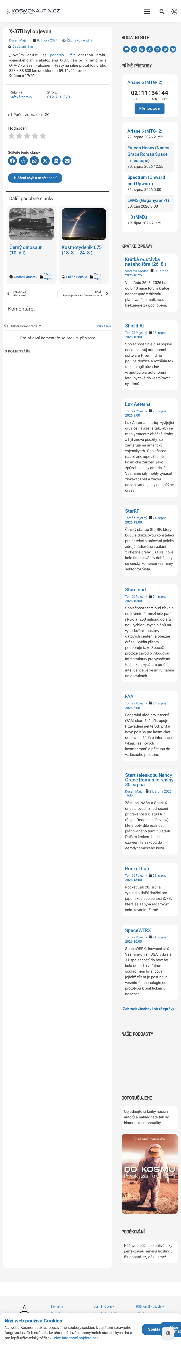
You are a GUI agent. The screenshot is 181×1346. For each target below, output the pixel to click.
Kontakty (57, 1306)
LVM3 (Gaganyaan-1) (148, 200)
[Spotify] (165, 49)
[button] (147, 11)
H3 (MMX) (137, 217)
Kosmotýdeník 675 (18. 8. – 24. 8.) (82, 250)
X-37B (65, 97)
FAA (129, 696)
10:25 (137, 275)
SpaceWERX (138, 930)
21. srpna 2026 (160, 791)
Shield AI (134, 326)
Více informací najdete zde (76, 1338)
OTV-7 (52, 97)
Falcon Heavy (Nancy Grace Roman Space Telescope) (148, 154)
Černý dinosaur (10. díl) (25, 250)
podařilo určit (62, 55)
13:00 (137, 522)
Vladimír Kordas (136, 271)
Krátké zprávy (21, 97)
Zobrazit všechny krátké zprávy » (150, 1009)
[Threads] (157, 49)
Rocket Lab (137, 868)
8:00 (136, 415)
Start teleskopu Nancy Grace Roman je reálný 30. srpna (149, 779)
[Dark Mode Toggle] (168, 1333)
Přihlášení (103, 326)
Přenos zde (149, 108)
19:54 (129, 796)
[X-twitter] (149, 49)
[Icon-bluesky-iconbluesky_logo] (173, 49)
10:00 (137, 337)
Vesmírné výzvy (104, 1306)
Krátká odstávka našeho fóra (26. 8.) (145, 262)
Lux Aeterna (138, 404)
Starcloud (135, 590)
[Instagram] (142, 49)
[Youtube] (126, 49)
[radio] (11, 136)
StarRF (132, 511)
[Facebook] (134, 49)
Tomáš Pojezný (136, 333)
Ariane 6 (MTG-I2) (145, 82)
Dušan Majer (134, 791)
